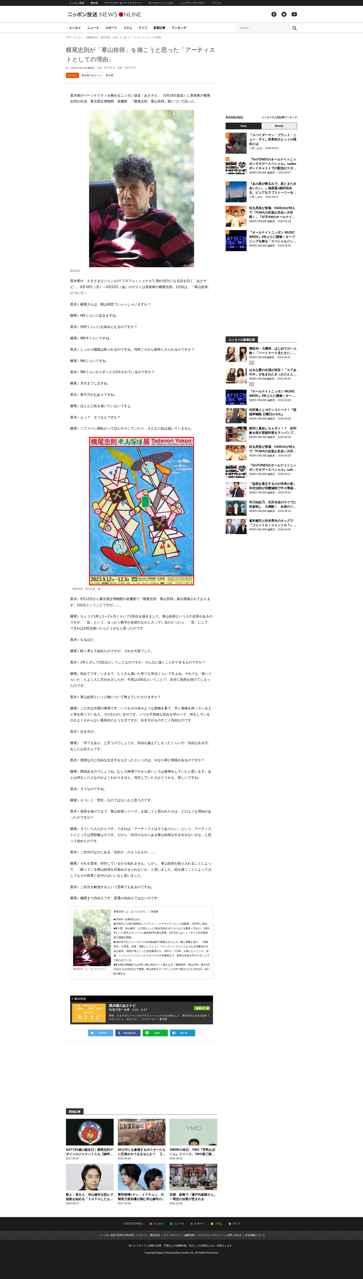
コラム (127, 27)
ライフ (142, 27)
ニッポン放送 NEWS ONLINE (112, 14)
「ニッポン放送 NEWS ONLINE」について (122, 1235)
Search (294, 27)
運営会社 (155, 1235)
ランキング (179, 27)
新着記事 (159, 27)
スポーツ (111, 27)
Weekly (279, 125)
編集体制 (189, 1235)
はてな (182, 1033)
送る (155, 1033)
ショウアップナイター (192, 2)
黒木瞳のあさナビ (92, 75)
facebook (273, 14)
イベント (217, 2)
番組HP (202, 1007)
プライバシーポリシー (210, 1235)
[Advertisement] (261, 74)
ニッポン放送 (76, 2)
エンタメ (75, 27)
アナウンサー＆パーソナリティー (123, 2)
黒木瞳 (109, 75)
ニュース (93, 27)
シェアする (128, 1033)
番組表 (94, 2)
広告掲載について (255, 1235)
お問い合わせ (234, 1235)
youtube (294, 14)
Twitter (284, 14)
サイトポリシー (172, 1235)
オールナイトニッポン (161, 2)
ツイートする (100, 1033)
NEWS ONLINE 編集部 (82, 68)
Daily (244, 125)
